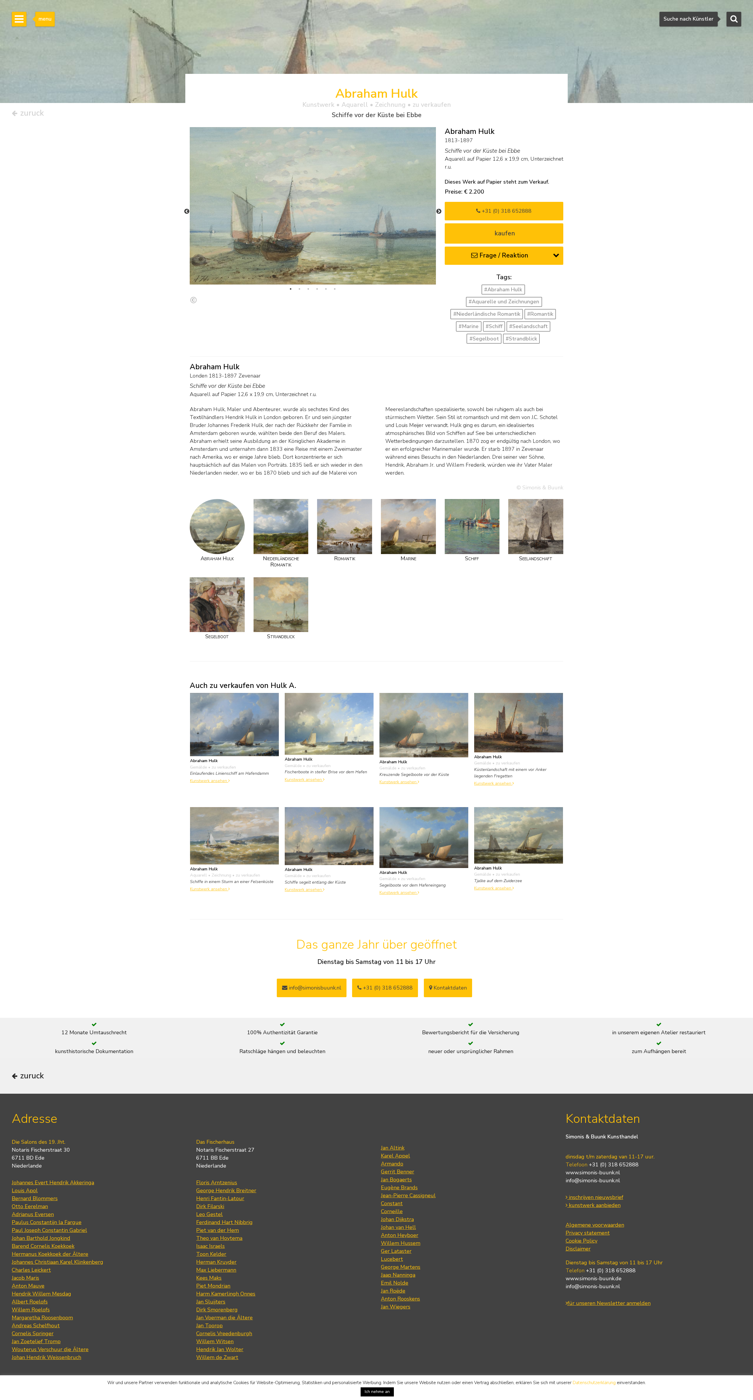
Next (439, 211)
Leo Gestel (209, 1214)
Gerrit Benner (397, 1171)
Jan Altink (392, 1147)
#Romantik (540, 313)
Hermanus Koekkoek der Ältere (50, 1254)
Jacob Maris (25, 1277)
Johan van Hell (398, 1227)
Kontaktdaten (449, 987)
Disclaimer (578, 1248)
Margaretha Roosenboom (42, 1317)
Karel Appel (395, 1155)
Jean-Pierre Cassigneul (408, 1195)
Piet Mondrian (213, 1285)
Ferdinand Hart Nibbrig (224, 1222)
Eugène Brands (399, 1187)
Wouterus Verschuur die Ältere (50, 1349)
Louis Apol (25, 1190)
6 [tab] (335, 289)
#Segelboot (484, 338)
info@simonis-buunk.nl (593, 1180)
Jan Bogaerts (396, 1179)
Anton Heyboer (399, 1235)
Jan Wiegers (395, 1306)
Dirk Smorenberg (217, 1309)
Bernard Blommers (35, 1198)
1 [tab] (291, 289)
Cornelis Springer (33, 1333)
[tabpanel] (313, 206)
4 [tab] (317, 289)
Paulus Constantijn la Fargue (46, 1222)
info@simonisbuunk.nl (314, 987)
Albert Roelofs (30, 1301)
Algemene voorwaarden (595, 1224)
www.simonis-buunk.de (594, 1278)
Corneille (392, 1211)
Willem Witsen (215, 1341)
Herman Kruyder (216, 1262)
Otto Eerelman (30, 1206)
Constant (392, 1203)
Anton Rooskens (400, 1298)
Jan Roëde (393, 1290)
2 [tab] (299, 289)
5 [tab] (326, 289)
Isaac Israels (210, 1246)
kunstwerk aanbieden (594, 1205)
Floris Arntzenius (216, 1182)
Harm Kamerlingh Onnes (225, 1293)
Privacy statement (588, 1232)
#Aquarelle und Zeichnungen (504, 301)
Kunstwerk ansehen (209, 781)
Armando (392, 1163)
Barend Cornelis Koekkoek (43, 1246)
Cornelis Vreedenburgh (224, 1333)
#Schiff (494, 326)
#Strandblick (521, 338)
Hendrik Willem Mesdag (41, 1293)
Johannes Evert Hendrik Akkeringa (53, 1182)
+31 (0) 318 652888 (506, 211)
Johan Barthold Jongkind (41, 1238)
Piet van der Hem (217, 1230)
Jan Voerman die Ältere (224, 1317)
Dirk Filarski (210, 1206)
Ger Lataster (396, 1251)
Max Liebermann (216, 1269)
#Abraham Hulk (503, 289)
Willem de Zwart (217, 1357)
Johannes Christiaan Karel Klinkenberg (57, 1262)
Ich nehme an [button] (377, 1391)
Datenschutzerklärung (594, 1383)
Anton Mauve (28, 1285)
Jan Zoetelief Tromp (36, 1341)
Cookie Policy (581, 1240)
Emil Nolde (394, 1282)
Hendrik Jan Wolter (219, 1349)
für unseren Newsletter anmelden (609, 1303)
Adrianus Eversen (33, 1214)
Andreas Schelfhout (36, 1325)
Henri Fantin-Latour (220, 1198)
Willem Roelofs (31, 1309)
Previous (187, 211)
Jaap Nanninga (398, 1274)
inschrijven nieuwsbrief (595, 1197)
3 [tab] (308, 289)
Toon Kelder (211, 1254)
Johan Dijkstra (397, 1219)
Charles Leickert (31, 1269)
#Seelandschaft (528, 326)
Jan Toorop (209, 1325)
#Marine (469, 326)
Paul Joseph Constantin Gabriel (49, 1230)
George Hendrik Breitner (226, 1190)
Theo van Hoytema (219, 1238)
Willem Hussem (400, 1243)
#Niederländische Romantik (486, 313)
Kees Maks (208, 1277)
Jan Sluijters (210, 1301)
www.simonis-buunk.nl (593, 1172)
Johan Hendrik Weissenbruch (46, 1357)
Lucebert (392, 1259)
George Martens (400, 1267)
